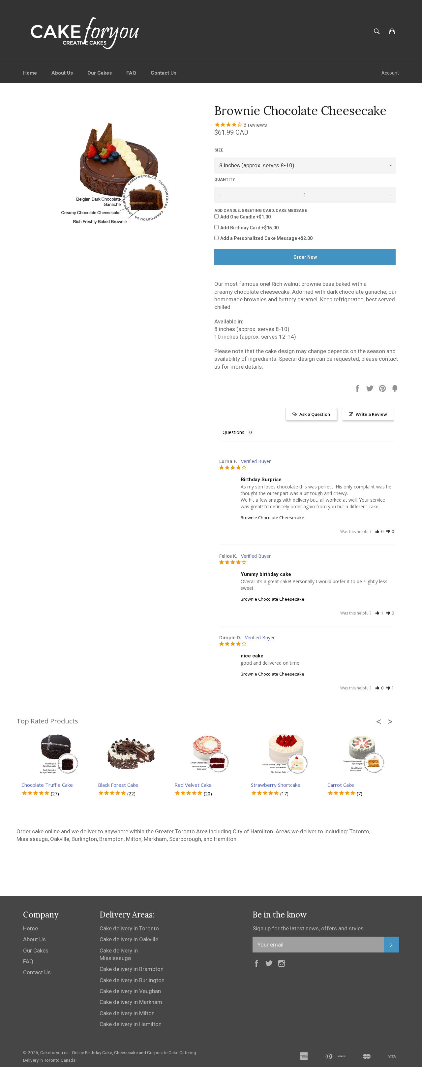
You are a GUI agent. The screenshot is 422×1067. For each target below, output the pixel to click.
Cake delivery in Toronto (129, 928)
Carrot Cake (340, 785)
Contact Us (163, 73)
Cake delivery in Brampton (132, 969)
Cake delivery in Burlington (132, 980)
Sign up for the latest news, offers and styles (308, 928)
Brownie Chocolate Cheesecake (272, 517)
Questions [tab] (233, 432)
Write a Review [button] (371, 414)
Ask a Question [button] (314, 414)
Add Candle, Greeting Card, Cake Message (260, 210)
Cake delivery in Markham (131, 1002)
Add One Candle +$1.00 (245, 216)
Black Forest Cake (118, 785)
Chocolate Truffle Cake (47, 785)
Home (30, 73)
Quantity (224, 179)
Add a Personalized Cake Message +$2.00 (266, 238)
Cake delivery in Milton (127, 1013)
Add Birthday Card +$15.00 (249, 227)
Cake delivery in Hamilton (131, 1024)
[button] (379, 531)
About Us (62, 73)
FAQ (131, 73)
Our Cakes (99, 73)
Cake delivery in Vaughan (130, 991)
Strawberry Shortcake (275, 785)
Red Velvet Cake (193, 785)
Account (390, 73)
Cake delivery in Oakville (129, 939)
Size (218, 150)
